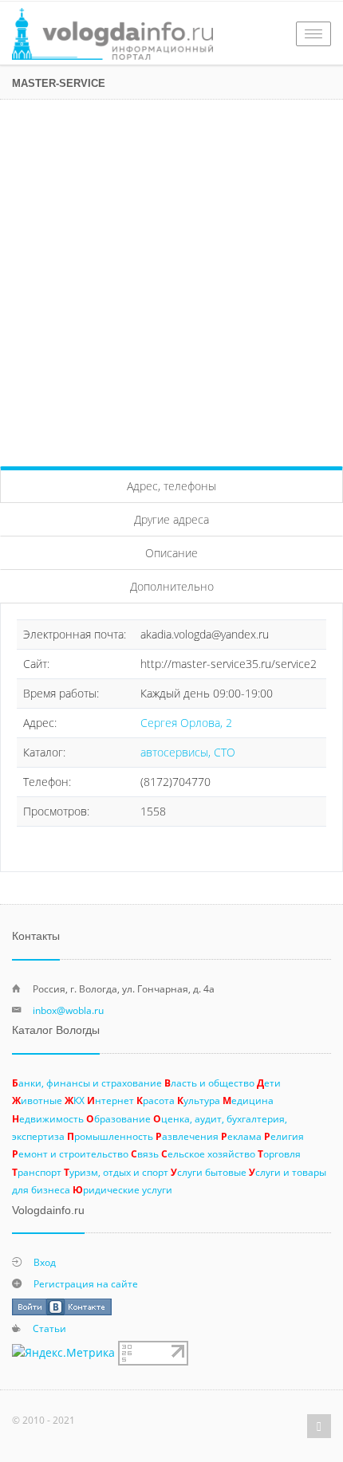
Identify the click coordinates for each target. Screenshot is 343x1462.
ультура (198, 1100)
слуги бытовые (208, 1171)
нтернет (110, 1100)
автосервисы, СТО (187, 752)
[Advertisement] (171, 279)
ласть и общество (209, 1082)
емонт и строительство (70, 1153)
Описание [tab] (171, 552)
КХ (75, 1100)
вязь (145, 1153)
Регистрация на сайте (86, 1283)
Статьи (49, 1328)
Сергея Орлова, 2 (186, 722)
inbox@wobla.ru (68, 1010)
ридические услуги (122, 1189)
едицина (248, 1100)
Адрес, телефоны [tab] (171, 485)
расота (155, 1100)
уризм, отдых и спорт (116, 1171)
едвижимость (48, 1118)
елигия (284, 1136)
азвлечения (187, 1136)
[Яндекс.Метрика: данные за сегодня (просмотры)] (63, 1353)
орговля (279, 1153)
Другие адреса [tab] (171, 519)
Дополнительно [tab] (172, 586)
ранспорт (36, 1171)
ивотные (37, 1100)
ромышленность (110, 1136)
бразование (118, 1118)
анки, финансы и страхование (87, 1082)
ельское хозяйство (208, 1153)
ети (269, 1082)
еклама (241, 1136)
